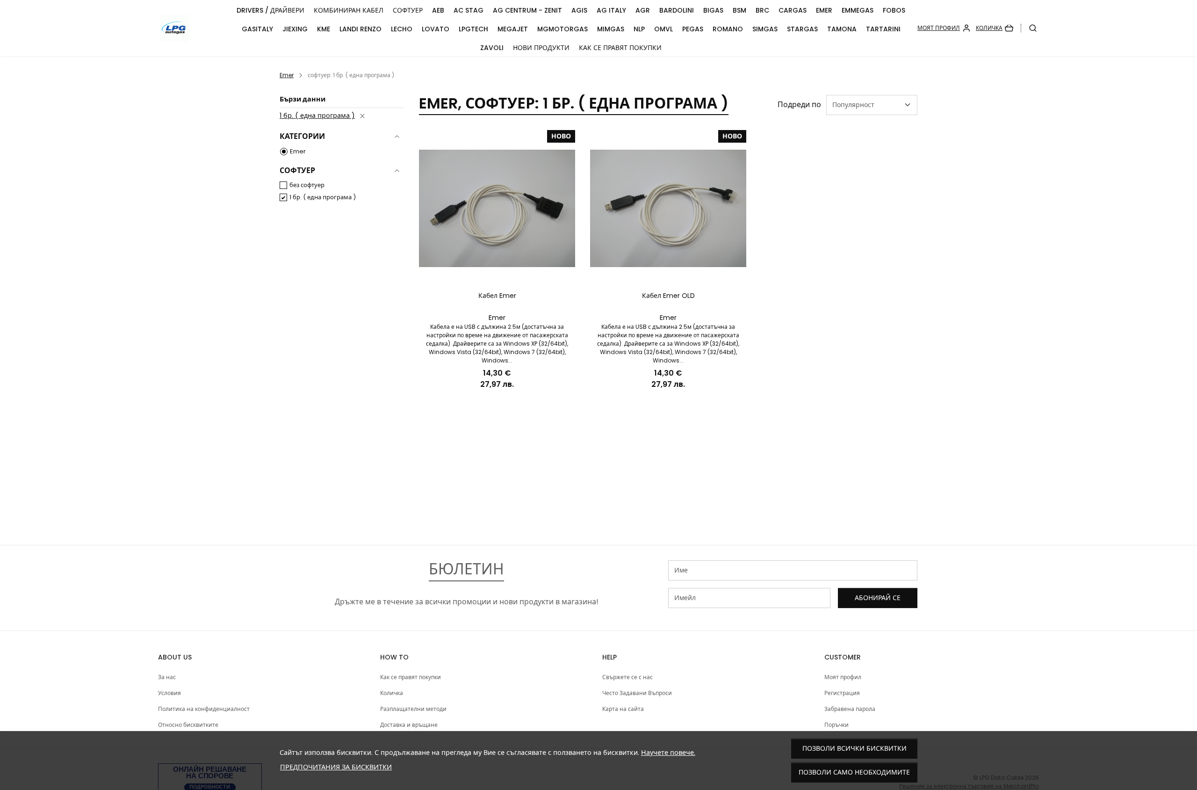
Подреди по (799, 104)
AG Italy (611, 10)
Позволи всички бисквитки (854, 748)
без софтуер (306, 185)
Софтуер (408, 10)
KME (323, 29)
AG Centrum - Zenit (527, 10)
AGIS (579, 10)
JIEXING (295, 29)
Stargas (802, 29)
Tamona (842, 29)
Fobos (894, 10)
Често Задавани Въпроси (637, 693)
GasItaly (257, 29)
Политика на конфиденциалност (204, 709)
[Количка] (994, 28)
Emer (824, 10)
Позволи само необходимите (854, 772)
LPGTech (473, 29)
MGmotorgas (562, 29)
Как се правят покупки (620, 47)
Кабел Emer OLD (668, 295)
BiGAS (713, 10)
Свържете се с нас (627, 677)
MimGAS (610, 29)
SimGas (765, 29)
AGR (642, 10)
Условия (169, 693)
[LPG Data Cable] (195, 28)
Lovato (435, 29)
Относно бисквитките (188, 725)
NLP (639, 29)
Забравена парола (849, 709)
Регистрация (842, 693)
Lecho (401, 29)
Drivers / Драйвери (270, 10)
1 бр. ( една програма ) (317, 115)
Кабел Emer (497, 295)
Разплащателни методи (413, 709)
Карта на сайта (623, 709)
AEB (438, 10)
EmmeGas (857, 10)
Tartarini (883, 29)
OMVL (663, 29)
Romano (728, 29)
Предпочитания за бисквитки (336, 767)
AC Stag (468, 10)
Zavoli (492, 47)
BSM (739, 10)
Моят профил (842, 677)
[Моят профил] (944, 28)
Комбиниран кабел (348, 10)
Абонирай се (878, 597)
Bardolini (676, 10)
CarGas (793, 10)
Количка (391, 693)
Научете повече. (668, 752)
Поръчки (836, 725)
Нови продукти (541, 47)
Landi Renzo (360, 29)
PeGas (692, 29)
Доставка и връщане (409, 725)
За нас (167, 677)
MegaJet (513, 29)
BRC (762, 10)
